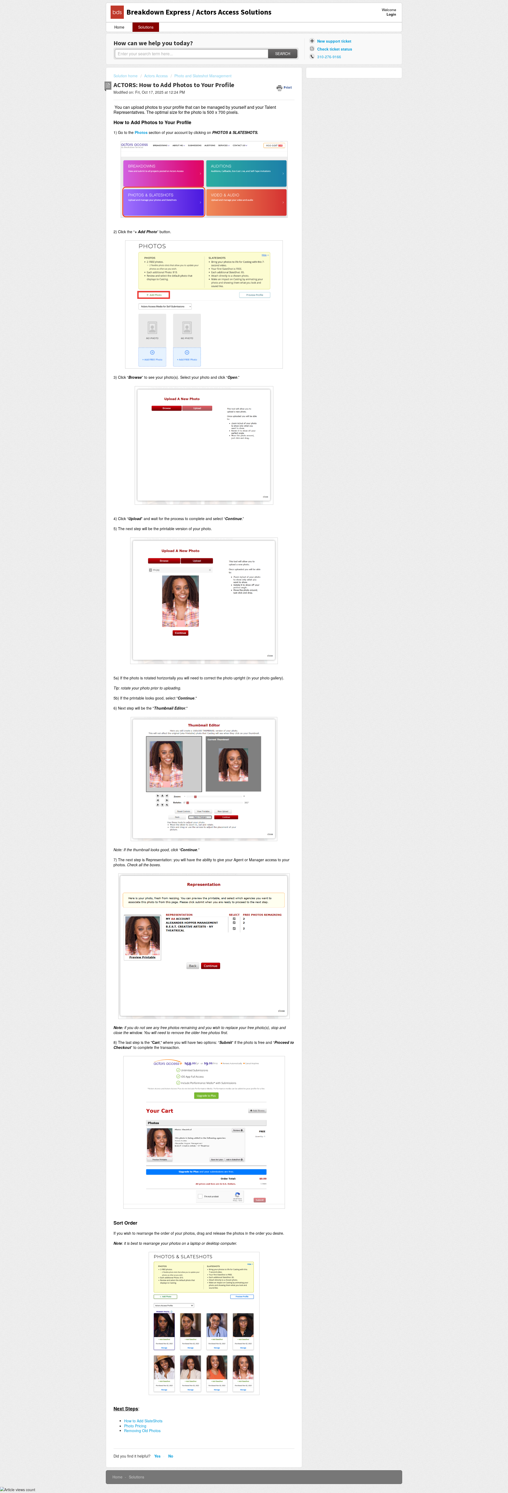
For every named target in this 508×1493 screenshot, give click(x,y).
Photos (141, 132)
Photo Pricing (135, 1425)
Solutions (145, 27)
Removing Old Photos (142, 1430)
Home (119, 27)
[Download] (244, 701)
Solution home (126, 75)
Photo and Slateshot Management (203, 75)
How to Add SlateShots (143, 1420)
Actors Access (156, 75)
